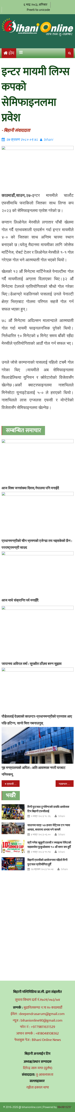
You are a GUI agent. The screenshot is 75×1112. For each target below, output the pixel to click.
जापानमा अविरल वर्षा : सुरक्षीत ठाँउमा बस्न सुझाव (32, 663)
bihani (48, 139)
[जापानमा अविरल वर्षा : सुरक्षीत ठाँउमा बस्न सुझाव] (38, 633)
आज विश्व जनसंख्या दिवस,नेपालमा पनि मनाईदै (30, 488)
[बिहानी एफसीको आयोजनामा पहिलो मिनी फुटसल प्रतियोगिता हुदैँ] (13, 863)
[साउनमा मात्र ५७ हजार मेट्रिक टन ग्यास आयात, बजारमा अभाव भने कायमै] (13, 828)
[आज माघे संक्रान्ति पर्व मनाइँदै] (38, 573)
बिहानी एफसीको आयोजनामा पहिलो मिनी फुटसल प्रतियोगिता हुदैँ (47, 862)
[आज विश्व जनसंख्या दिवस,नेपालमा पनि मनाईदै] (38, 461)
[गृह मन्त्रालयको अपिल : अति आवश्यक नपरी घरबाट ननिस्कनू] (38, 745)
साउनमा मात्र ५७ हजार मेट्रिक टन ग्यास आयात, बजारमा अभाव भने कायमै (48, 827)
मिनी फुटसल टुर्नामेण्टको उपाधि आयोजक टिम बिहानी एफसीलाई (48, 808)
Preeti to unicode (38, 9)
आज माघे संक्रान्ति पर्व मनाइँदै (20, 600)
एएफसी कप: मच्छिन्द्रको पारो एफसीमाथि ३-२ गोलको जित (13, 784)
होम (11, 53)
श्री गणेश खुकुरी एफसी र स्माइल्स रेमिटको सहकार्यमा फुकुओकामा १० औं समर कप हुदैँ (49, 844)
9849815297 (64, 1107)
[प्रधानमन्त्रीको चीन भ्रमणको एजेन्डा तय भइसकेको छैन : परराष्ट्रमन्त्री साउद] (38, 514)
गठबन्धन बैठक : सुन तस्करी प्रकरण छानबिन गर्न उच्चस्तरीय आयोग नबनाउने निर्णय (66, 784)
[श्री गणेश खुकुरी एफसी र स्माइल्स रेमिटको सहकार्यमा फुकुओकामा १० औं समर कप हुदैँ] (13, 846)
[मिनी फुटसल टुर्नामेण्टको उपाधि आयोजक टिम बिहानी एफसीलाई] (13, 812)
